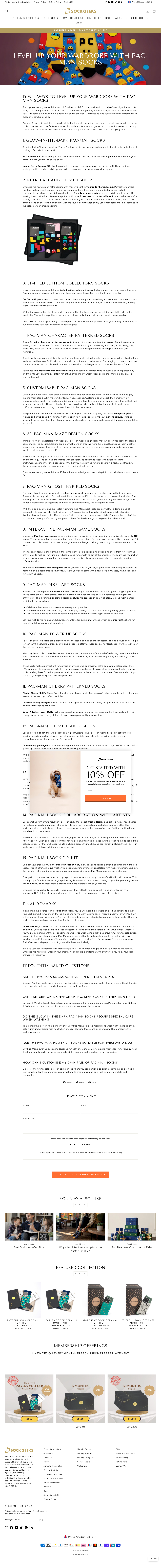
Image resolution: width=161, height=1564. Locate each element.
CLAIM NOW (106, 798)
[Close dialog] (126, 755)
